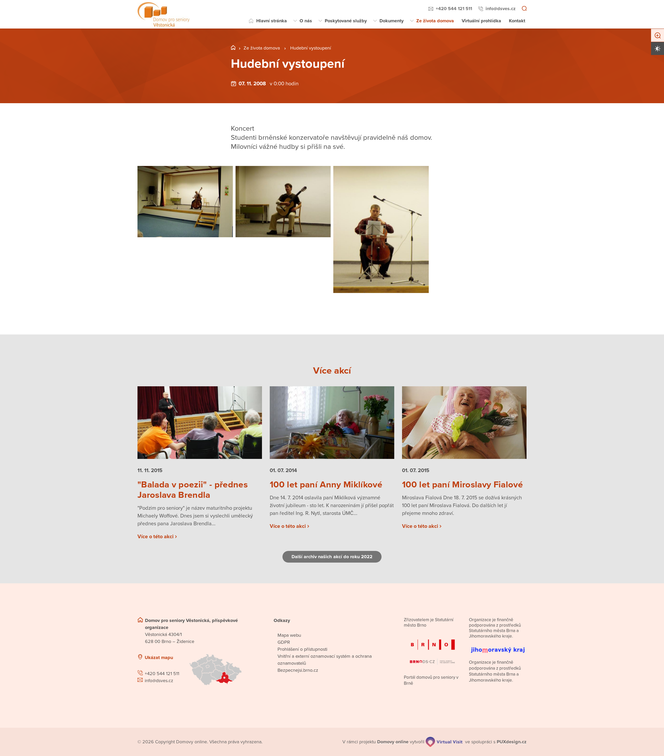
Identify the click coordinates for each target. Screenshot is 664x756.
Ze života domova (435, 21)
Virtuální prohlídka (481, 21)
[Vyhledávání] (524, 9)
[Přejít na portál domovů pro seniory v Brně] (432, 649)
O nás (306, 21)
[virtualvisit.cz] (444, 742)
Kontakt (517, 21)
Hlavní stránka (271, 21)
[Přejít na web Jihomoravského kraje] (498, 647)
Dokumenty (391, 21)
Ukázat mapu (159, 657)
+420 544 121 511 (454, 8)
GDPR (284, 642)
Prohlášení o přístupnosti (302, 649)
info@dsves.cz (501, 8)
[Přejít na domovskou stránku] (163, 14)
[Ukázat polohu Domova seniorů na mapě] (225, 669)
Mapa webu (289, 635)
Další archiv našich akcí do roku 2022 (332, 556)
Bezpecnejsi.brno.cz (298, 670)
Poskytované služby (346, 21)
